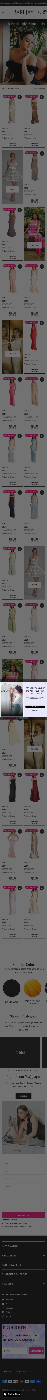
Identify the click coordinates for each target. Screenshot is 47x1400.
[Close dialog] (45, 683)
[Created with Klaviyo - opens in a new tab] (23, 717)
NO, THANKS (35, 710)
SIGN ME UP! (35, 706)
